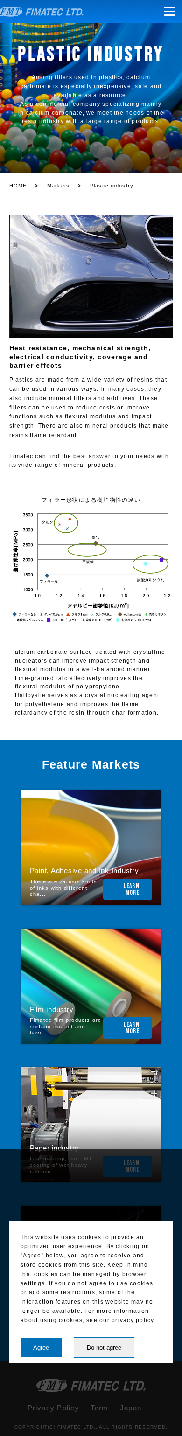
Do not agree (104, 1347)
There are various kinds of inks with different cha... (63, 888)
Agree (41, 1347)
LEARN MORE (132, 889)
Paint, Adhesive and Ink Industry (84, 870)
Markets (58, 185)
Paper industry (54, 1148)
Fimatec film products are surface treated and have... (66, 1026)
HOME (18, 185)
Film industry (52, 1009)
